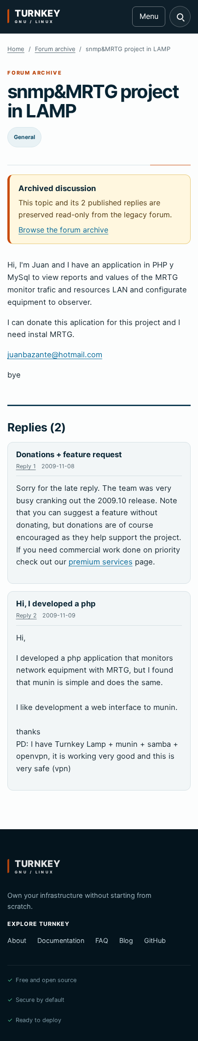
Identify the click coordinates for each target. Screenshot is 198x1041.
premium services (101, 561)
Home (15, 48)
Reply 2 (26, 615)
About (16, 940)
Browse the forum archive (63, 229)
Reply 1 (26, 466)
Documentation (60, 940)
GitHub (155, 940)
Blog (126, 940)
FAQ (101, 940)
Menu (149, 16)
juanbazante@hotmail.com (54, 354)
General (24, 137)
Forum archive (55, 48)
